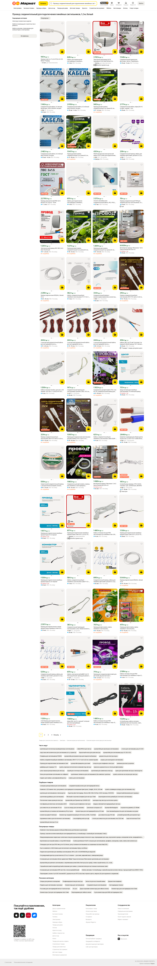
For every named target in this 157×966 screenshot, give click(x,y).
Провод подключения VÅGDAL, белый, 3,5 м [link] (52, 296)
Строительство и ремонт (60, 949)
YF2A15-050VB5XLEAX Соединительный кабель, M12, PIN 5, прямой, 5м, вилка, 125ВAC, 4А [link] (104, 201)
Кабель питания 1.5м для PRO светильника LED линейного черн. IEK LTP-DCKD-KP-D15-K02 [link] (131, 674)
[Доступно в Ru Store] (34, 917)
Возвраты (89, 919)
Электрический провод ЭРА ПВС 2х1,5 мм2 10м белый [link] (52, 249)
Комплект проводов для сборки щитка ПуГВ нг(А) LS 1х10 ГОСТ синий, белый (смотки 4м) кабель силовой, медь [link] (131, 437)
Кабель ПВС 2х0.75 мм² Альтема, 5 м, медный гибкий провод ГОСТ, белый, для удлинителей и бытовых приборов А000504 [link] (131, 343)
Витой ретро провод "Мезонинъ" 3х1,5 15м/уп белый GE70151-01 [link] (131, 248)
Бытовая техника (58, 914)
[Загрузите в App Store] (16, 917)
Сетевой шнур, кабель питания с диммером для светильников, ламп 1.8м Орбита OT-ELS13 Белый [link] (130, 722)
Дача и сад (56, 936)
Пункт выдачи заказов (124, 916)
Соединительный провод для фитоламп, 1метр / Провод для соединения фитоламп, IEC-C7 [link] (129, 60)
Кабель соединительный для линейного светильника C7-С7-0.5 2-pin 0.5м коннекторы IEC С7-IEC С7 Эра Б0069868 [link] (78, 296)
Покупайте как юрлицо (92, 914)
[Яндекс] (152, 963)
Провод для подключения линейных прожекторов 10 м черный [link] (51, 534)
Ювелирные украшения (60, 955)
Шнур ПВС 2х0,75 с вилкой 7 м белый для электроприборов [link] (78, 722)
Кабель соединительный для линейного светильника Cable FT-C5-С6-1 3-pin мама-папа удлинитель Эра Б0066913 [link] (78, 580)
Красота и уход (57, 930)
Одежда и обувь (57, 922)
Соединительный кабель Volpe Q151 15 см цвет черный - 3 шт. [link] (131, 107)
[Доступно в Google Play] (22, 917)
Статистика (8, 962)
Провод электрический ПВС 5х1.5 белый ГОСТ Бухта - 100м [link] (51, 201)
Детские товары (57, 952)
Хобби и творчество (59, 933)
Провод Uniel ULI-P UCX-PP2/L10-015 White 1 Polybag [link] (52, 60)
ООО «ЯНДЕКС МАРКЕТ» (147, 961)
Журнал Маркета (91, 922)
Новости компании (123, 908)
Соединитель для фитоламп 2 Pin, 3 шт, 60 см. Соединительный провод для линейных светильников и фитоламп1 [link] (104, 390)
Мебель (55, 911)
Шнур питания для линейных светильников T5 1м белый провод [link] (130, 390)
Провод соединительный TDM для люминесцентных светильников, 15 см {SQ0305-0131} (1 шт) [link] (131, 201)
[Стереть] (95, 3)
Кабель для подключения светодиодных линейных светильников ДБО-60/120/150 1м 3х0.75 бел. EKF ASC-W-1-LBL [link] (77, 60)
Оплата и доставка (91, 911)
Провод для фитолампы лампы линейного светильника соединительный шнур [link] (102, 628)
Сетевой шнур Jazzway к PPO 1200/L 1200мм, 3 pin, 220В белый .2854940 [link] (131, 484)
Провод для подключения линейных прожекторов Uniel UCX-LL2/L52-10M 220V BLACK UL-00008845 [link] (78, 533)
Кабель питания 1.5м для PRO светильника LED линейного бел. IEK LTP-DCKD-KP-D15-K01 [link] (104, 533)
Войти (141, 3)
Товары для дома (58, 925)
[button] (45, 18)
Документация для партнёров (95, 944)
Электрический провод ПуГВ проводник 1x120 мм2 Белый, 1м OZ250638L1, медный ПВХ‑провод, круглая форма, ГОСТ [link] (103, 60)
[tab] (17, 8)
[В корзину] (62, 51)
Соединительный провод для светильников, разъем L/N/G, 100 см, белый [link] (78, 390)
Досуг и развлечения (59, 908)
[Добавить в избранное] (62, 23)
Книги (54, 938)
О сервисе (89, 916)
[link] (57, 748)
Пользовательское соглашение (23, 962)
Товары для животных (59, 946)
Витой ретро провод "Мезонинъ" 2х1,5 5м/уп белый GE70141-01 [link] (104, 484)
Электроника (56, 919)
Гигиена (55, 916)
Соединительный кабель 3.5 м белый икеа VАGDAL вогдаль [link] (78, 107)
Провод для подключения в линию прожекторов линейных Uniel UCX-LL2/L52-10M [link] (51, 627)
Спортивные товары (59, 944)
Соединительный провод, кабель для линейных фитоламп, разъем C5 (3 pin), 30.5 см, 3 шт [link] (131, 154)
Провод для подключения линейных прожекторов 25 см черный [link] (51, 580)
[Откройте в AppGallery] (28, 917)
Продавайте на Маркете (93, 941)
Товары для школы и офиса (60, 941)
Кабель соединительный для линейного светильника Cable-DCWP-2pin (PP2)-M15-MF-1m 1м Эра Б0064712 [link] (104, 437)
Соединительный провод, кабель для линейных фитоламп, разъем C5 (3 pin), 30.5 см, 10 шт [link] (105, 580)
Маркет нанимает (123, 919)
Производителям (123, 914)
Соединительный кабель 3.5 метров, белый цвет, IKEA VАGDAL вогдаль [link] (51, 107)
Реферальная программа (125, 911)
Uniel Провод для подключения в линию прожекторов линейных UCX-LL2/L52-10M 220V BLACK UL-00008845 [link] (51, 721)
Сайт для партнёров (92, 947)
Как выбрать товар (91, 908)
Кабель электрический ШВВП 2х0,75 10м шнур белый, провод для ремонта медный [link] (78, 675)
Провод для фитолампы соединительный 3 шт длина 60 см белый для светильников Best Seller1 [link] (104, 107)
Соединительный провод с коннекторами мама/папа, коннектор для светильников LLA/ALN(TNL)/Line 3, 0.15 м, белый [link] (104, 296)
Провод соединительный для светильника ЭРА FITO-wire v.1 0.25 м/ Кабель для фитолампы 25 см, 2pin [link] (131, 296)
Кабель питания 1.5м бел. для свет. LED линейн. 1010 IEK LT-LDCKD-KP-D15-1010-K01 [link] (52, 390)
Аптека (55, 927)
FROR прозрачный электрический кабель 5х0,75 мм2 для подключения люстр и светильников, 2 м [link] (104, 154)
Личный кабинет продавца (93, 938)
